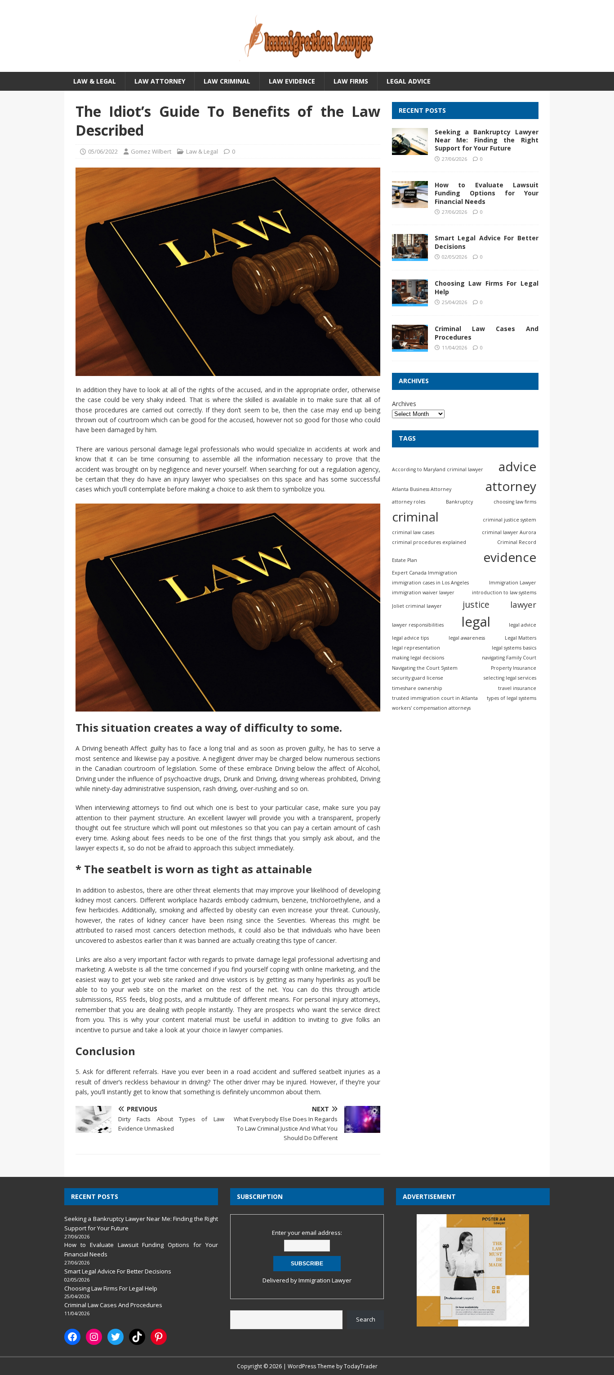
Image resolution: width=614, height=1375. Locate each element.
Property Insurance (513, 668)
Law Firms (351, 81)
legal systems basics (514, 648)
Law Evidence (292, 81)
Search (365, 1319)
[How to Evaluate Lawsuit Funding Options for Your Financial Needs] (410, 203)
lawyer (523, 604)
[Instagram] (94, 1337)
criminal (415, 516)
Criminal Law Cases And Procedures (486, 333)
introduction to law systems (504, 593)
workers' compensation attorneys (431, 708)
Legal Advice (409, 81)
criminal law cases (413, 532)
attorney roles (408, 502)
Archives (404, 403)
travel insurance (517, 688)
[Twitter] (115, 1337)
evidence (509, 557)
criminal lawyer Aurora (509, 532)
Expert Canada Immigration (424, 573)
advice (517, 466)
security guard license (417, 678)
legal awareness (467, 638)
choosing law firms (515, 502)
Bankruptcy (459, 502)
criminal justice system (509, 520)
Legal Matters (520, 638)
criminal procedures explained (429, 542)
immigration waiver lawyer (423, 593)
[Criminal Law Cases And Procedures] (410, 347)
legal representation (416, 648)
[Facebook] (72, 1337)
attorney (510, 486)
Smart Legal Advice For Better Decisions (486, 242)
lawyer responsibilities (418, 625)
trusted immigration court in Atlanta (435, 698)
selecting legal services (510, 678)
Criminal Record (516, 542)
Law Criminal (227, 81)
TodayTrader (361, 1366)
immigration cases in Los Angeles (430, 582)
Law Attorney (159, 81)
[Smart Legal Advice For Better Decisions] (410, 256)
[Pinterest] (159, 1337)
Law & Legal (94, 81)
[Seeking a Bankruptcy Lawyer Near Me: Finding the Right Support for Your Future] (410, 150)
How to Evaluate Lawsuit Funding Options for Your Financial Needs (486, 193)
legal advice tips (410, 638)
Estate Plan (404, 560)
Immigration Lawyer (512, 582)
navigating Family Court (509, 658)
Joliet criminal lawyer (417, 606)
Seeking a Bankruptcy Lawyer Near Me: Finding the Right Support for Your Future (486, 140)
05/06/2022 (103, 151)
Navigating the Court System (425, 668)
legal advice (522, 625)
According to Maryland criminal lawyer (437, 469)
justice (476, 604)
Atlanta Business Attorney (421, 489)
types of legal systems (511, 698)
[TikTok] (137, 1337)
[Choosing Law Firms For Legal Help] (410, 301)
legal (476, 622)
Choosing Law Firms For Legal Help (486, 287)
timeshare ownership (417, 688)
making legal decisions (418, 658)
